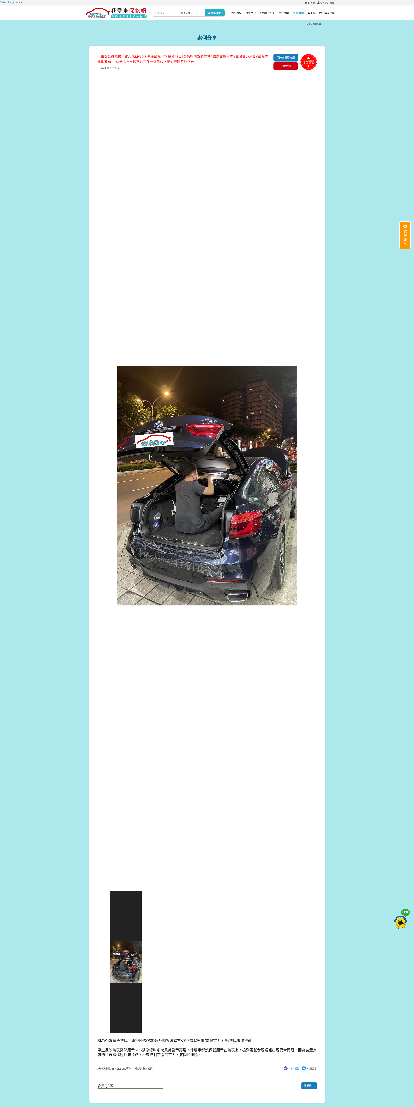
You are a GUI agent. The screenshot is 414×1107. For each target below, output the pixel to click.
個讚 (294, 1068)
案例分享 (317, 24)
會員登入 (324, 2)
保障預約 (286, 66)
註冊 (332, 3)
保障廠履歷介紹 (286, 57)
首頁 (308, 24)
